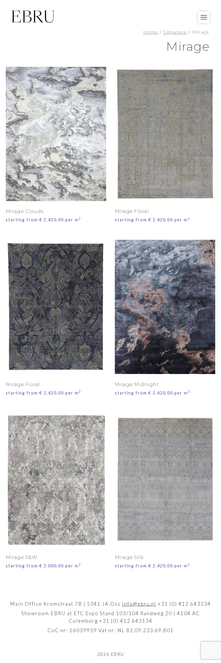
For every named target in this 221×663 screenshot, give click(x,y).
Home (150, 32)
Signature (175, 32)
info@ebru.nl (139, 604)
